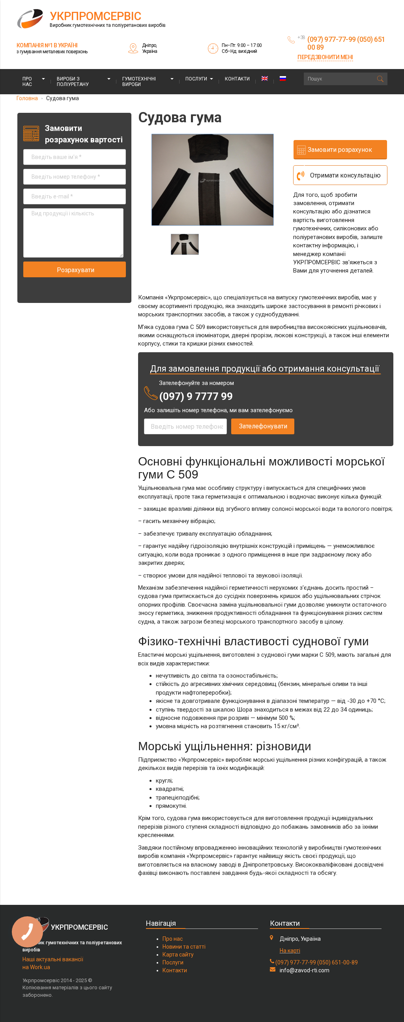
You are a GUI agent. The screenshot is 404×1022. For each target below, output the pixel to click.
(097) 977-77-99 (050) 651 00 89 (346, 43)
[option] (212, 180)
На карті (290, 950)
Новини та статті (184, 947)
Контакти (237, 79)
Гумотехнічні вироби (139, 81)
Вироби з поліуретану (73, 81)
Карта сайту (178, 954)
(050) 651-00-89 (337, 962)
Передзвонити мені (325, 57)
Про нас (27, 81)
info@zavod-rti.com (304, 970)
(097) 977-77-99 (295, 962)
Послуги (196, 79)
